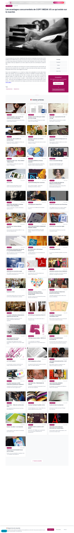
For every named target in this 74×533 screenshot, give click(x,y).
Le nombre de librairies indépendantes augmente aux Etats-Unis (15, 315)
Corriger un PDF (31, 271)
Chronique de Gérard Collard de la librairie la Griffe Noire (57, 292)
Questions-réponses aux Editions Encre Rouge (35, 139)
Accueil (7, 3)
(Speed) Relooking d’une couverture (36, 182)
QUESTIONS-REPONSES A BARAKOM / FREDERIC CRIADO (37, 227)
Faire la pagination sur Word (34, 361)
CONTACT (42, 2)
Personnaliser (58, 529)
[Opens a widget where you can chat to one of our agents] (4, 531)
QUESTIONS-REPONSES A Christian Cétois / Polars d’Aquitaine (15, 205)
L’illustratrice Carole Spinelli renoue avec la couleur (15, 450)
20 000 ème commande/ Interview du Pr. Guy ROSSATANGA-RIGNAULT (15, 250)
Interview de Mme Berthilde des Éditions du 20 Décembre (56, 183)
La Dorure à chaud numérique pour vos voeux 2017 (58, 139)
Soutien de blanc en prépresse (56, 405)
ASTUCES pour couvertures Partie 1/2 (36, 315)
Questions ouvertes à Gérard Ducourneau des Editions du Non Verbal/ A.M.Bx (35, 293)
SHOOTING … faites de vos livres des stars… (15, 405)
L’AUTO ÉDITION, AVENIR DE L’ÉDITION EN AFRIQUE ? (56, 383)
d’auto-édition (8, 82)
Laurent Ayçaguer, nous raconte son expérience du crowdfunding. (15, 117)
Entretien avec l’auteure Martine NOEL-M (14, 227)
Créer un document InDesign (55, 160)
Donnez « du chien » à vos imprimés (15, 426)
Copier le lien (58, 71)
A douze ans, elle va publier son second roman (14, 139)
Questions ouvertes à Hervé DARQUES (58, 271)
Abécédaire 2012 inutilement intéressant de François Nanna (56, 427)
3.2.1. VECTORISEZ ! (11, 361)
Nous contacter (58, 83)
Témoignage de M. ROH (54, 249)
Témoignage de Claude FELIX (35, 204)
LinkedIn (58, 68)
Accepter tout (50, 529)
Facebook (58, 62)
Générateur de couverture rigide (56, 226)
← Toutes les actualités (37, 460)
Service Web (10, 182)
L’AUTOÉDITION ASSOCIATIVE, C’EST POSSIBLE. (58, 362)
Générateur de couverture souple (14, 271)
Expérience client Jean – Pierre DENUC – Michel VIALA (15, 161)
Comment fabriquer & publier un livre (36, 405)
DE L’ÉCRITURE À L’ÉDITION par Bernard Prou (35, 250)
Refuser (65, 529)
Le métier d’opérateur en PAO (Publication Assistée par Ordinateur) (15, 383)
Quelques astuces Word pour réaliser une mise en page (36, 117)
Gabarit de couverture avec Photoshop (58, 204)
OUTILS (36, 2)
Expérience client (11, 291)
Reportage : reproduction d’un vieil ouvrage (57, 117)
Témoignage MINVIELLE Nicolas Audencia (35, 161)
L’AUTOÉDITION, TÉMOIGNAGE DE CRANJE (36, 383)
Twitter (58, 65)
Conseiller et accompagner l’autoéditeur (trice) (55, 315)
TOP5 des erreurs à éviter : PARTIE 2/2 (37, 338)
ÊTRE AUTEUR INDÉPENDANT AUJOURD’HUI (56, 339)
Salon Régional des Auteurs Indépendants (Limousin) (13, 339)
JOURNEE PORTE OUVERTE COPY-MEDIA (36, 427)
